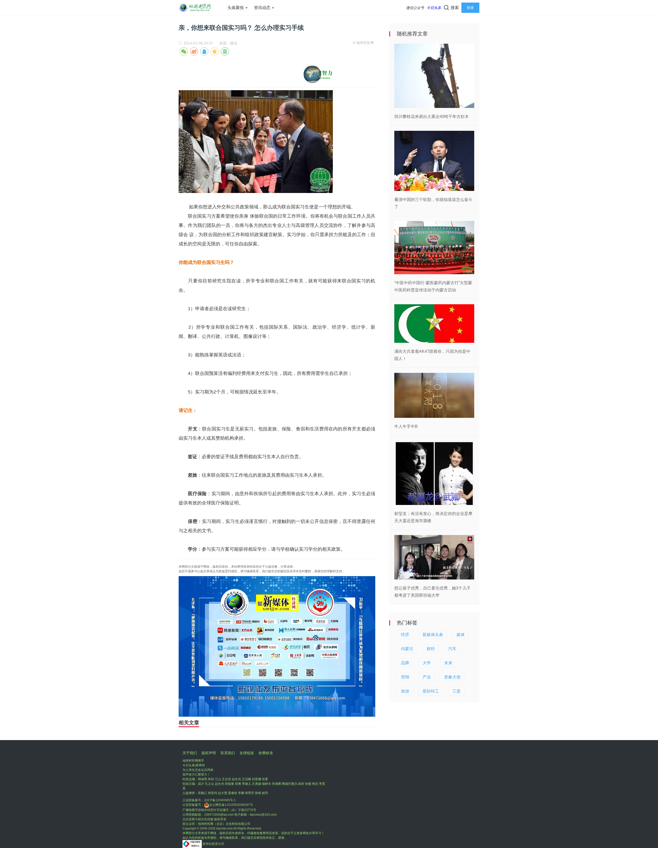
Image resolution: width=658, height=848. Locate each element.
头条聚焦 (236, 7)
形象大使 (452, 677)
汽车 (452, 649)
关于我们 (189, 753)
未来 (448, 663)
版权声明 (209, 753)
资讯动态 (262, 7)
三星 (456, 691)
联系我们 (228, 753)
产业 (427, 677)
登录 (470, 8)
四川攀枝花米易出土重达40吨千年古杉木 (431, 116)
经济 (405, 634)
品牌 (405, 663)
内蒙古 (407, 649)
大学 (427, 663)
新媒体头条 (433, 634)
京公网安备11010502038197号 (231, 805)
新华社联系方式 (213, 844)
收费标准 (266, 753)
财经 (431, 649)
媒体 (460, 634)
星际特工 (431, 691)
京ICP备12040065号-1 (220, 800)
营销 (405, 677)
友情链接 (247, 753)
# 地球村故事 (363, 43)
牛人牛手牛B (406, 426)
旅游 (405, 691)
